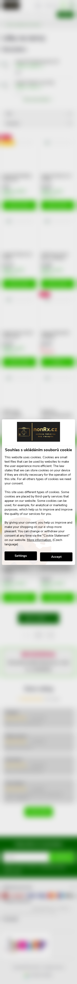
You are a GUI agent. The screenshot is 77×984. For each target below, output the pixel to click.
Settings (21, 556)
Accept (56, 557)
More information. (39, 540)
